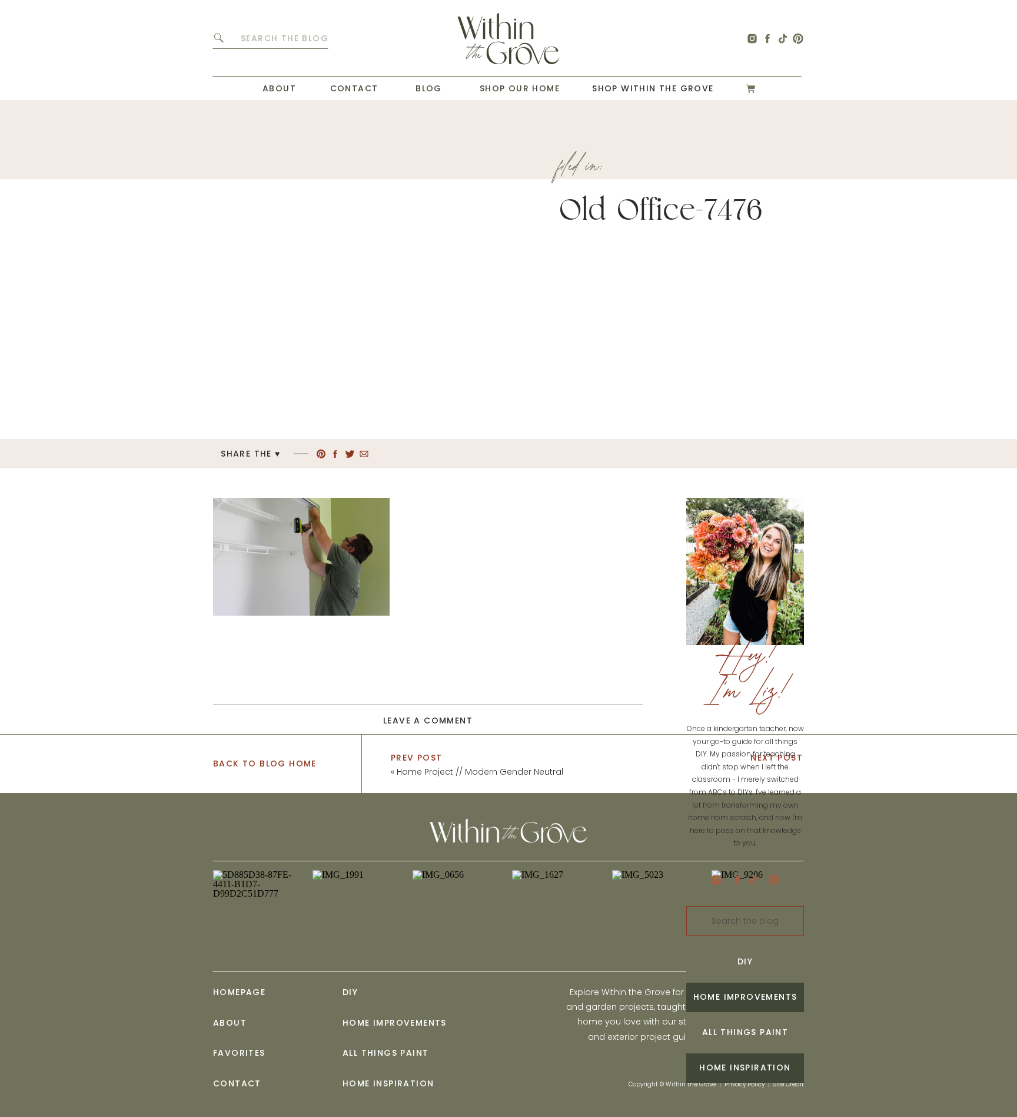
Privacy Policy (744, 1084)
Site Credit (788, 1084)
